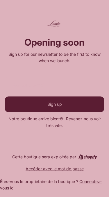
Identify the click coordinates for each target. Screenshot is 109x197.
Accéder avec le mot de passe (55, 168)
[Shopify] (87, 157)
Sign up (54, 104)
